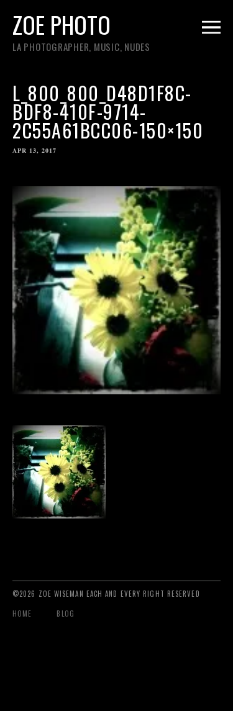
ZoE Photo (61, 24)
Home (22, 613)
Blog (65, 613)
